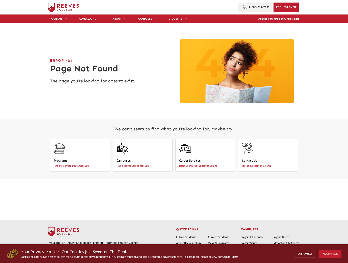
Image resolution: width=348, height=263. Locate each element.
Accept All (330, 253)
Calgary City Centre (252, 237)
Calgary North (281, 237)
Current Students (218, 237)
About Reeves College (189, 243)
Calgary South (249, 243)
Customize (305, 253)
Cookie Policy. (230, 256)
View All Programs (218, 243)
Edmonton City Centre (286, 243)
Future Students (186, 237)
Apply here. (293, 18)
